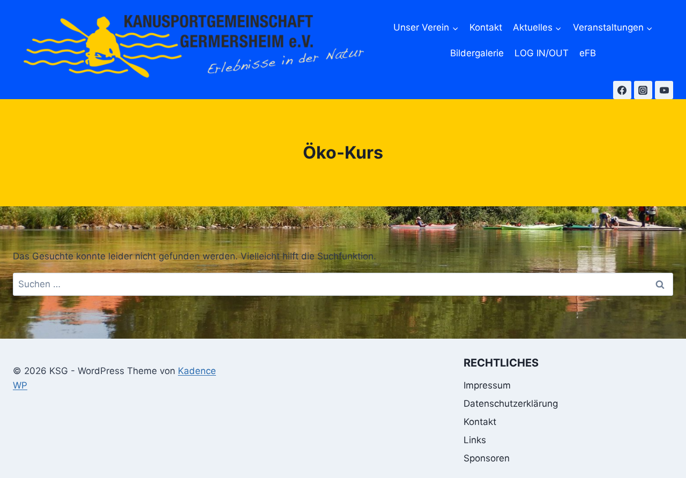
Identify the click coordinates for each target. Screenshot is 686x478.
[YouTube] (664, 90)
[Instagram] (643, 90)
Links (475, 440)
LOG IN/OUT (541, 53)
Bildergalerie (477, 53)
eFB (587, 53)
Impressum (487, 385)
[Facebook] (622, 90)
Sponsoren (487, 458)
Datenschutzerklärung (511, 403)
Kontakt (485, 27)
